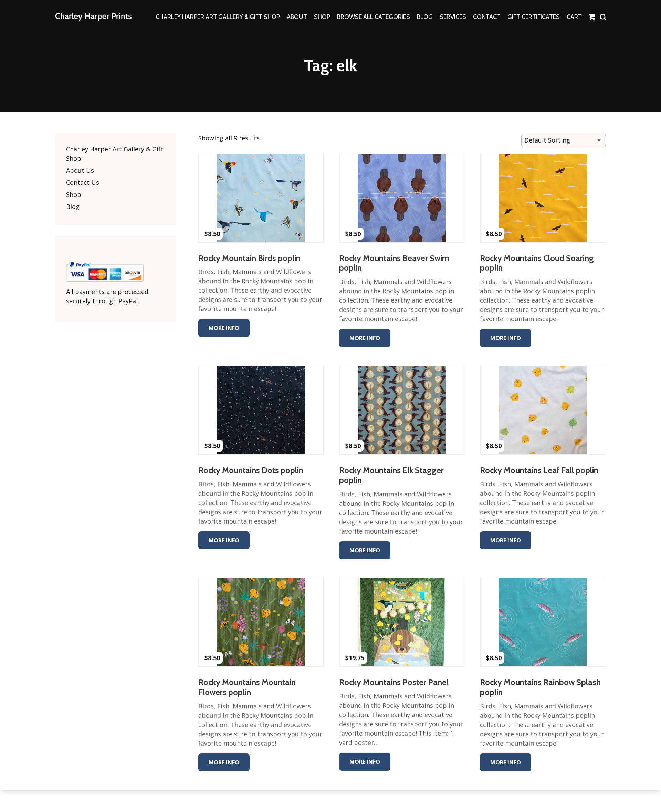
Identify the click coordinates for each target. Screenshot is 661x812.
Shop (73, 194)
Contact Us (82, 182)
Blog (73, 206)
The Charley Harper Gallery (93, 17)
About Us (80, 170)
